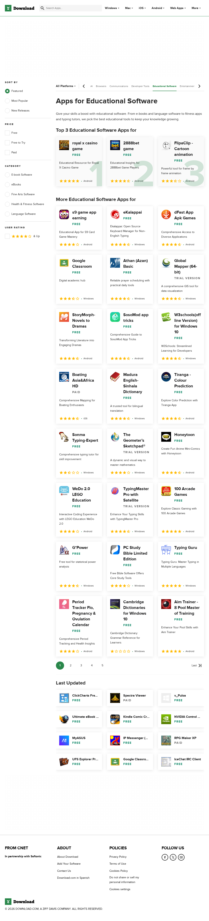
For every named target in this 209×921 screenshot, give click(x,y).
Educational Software (165, 86)
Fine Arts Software (23, 194)
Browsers (101, 86)
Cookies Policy (118, 870)
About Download (67, 857)
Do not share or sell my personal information (124, 880)
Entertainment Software (193, 86)
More (195, 8)
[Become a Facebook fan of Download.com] (165, 857)
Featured (17, 91)
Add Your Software (69, 863)
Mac (128, 8)
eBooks (16, 184)
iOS (141, 8)
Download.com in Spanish (73, 878)
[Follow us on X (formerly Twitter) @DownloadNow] (173, 857)
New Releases (20, 110)
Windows (111, 8)
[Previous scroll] (84, 86)
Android (157, 8)
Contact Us (64, 870)
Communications (119, 86)
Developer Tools (140, 86)
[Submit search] (42, 8)
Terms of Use (117, 863)
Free (14, 133)
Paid (14, 152)
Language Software (23, 214)
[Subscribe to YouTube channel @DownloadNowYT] (181, 857)
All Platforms (64, 86)
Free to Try (18, 142)
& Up (36, 236)
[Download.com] (19, 8)
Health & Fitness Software (27, 204)
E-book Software (21, 174)
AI (91, 86)
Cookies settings (119, 889)
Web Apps (176, 8)
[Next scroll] (199, 86)
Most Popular (19, 101)
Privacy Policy (118, 857)
